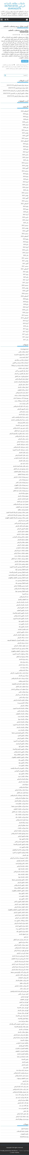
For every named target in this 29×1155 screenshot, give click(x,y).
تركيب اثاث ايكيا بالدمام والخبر (21, 406)
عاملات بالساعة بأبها (23, 869)
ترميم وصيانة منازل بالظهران (21, 485)
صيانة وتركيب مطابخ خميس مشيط (19, 806)
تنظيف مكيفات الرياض (22, 545)
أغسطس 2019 (24, 318)
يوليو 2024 (25, 173)
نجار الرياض (25, 1081)
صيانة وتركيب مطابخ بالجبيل (21, 801)
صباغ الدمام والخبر (23, 787)
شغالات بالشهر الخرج (23, 735)
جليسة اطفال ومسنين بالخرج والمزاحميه (18, 575)
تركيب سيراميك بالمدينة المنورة (20, 450)
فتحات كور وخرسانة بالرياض (21, 961)
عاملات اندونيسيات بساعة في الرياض (19, 858)
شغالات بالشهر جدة (23, 765)
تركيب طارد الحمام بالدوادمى (21, 458)
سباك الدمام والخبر (23, 670)
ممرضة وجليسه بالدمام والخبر (21, 1073)
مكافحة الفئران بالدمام (22, 1054)
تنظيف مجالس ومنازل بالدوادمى (20, 537)
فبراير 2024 (25, 187)
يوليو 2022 (25, 239)
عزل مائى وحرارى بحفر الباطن (20, 939)
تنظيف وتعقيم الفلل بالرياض (21, 561)
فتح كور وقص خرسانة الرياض (21, 950)
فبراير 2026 (25, 124)
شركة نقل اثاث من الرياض (22, 694)
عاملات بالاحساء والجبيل (22, 860)
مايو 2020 (25, 304)
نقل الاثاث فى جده (23, 1105)
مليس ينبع (25, 1067)
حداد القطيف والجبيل (23, 599)
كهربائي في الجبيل (23, 1002)
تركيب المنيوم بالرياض (22, 409)
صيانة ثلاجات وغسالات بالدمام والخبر (19, 795)
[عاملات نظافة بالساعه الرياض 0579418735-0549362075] (27, 19)
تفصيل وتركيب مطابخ (23, 509)
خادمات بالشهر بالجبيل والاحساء (20, 613)
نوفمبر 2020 (25, 288)
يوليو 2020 (25, 299)
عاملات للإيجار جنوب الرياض (21, 904)
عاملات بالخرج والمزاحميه (22, 863)
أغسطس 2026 (24, 111)
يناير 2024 (25, 190)
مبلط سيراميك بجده (23, 1021)
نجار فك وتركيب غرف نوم (22, 1097)
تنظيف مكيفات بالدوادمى (22, 548)
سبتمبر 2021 (25, 266)
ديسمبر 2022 (25, 225)
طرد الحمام (25, 855)
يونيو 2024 (25, 176)
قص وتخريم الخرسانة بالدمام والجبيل (19, 991)
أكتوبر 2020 (25, 290)
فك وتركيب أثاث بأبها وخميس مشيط (19, 972)
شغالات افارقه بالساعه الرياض (21, 700)
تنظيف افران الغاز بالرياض (22, 526)
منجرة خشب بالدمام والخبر (21, 1075)
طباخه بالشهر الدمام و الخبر (21, 841)
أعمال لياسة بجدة (24, 357)
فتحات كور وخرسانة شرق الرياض (20, 967)
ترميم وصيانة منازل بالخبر (22, 482)
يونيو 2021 (25, 274)
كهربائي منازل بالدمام (23, 1010)
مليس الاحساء (24, 1059)
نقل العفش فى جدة (23, 1108)
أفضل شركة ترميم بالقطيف (8, 64)
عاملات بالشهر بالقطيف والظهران (20, 890)
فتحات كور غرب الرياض (22, 953)
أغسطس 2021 (24, 269)
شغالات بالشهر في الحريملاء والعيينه (19, 768)
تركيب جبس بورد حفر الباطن (21, 430)
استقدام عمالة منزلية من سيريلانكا (20, 365)
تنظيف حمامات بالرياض (22, 534)
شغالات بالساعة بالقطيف (22, 713)
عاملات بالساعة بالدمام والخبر (21, 871)
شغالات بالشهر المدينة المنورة (21, 741)
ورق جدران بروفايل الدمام (22, 1119)
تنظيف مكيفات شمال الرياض (21, 553)
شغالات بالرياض (24, 705)
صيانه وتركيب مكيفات (23, 828)
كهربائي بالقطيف (24, 999)
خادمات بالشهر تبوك (23, 621)
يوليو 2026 (25, 114)
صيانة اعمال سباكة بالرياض (21, 790)
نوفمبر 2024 (25, 165)
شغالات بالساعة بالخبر (22, 711)
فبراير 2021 (25, 282)
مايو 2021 (25, 277)
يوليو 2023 (25, 206)
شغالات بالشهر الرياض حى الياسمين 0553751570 (15, 93)
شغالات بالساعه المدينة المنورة (20, 724)
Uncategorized (24, 349)
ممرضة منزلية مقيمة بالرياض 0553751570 (17, 85)
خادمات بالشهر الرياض (22, 607)
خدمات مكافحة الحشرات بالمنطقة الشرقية (17, 640)
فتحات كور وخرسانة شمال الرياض (20, 969)
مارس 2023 (25, 217)
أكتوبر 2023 (25, 198)
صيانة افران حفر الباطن (22, 792)
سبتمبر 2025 (25, 138)
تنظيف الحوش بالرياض (22, 528)
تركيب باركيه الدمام (23, 414)
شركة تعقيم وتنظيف (23, 681)
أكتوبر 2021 (25, 263)
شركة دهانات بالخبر (23, 692)
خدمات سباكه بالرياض (23, 637)
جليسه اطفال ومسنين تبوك (21, 591)
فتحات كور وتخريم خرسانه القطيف (19, 958)
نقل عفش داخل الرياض (22, 1113)
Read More (25, 61)
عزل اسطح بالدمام (23, 934)
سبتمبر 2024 (25, 171)
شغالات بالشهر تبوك (23, 762)
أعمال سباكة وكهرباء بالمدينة (21, 354)
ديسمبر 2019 (25, 315)
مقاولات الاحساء (24, 1040)
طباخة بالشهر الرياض (23, 836)
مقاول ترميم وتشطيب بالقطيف (12, 68)
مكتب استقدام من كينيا (22, 1056)
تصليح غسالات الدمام (23, 496)
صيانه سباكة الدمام (23, 822)
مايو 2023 (25, 211)
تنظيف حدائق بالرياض (23, 531)
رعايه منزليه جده (24, 667)
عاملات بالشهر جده (23, 896)
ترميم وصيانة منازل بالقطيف (21, 64)
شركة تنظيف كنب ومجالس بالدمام (19, 689)
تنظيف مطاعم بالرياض (22, 542)
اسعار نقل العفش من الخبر (21, 371)
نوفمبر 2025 (25, 133)
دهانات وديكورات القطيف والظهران (19, 651)
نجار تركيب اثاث (24, 1084)
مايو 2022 (25, 244)
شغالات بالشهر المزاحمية (22, 743)
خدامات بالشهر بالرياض (22, 632)
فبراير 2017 (25, 337)
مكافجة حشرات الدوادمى (22, 1043)
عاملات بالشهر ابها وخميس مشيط (20, 879)
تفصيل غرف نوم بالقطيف (22, 507)
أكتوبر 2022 (25, 231)
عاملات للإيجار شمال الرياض (21, 907)
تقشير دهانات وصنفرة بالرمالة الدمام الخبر (18, 515)
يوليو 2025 (25, 143)
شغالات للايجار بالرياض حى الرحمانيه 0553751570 (15, 90)
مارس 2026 (25, 122)
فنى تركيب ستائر (24, 988)
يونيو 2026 (25, 116)
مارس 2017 (25, 334)
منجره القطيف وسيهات (22, 1078)
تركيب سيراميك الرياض (22, 441)
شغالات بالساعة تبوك (23, 719)
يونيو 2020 (25, 301)
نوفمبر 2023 (25, 195)
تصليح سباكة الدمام (23, 493)
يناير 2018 (25, 326)
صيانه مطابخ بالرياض (23, 825)
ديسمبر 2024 (25, 163)
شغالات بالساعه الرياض (22, 722)
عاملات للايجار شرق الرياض (21, 915)
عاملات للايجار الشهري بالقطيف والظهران (18, 909)
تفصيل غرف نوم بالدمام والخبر (20, 504)
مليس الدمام (25, 1062)
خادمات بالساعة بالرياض (22, 605)
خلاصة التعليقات (24, 1134)
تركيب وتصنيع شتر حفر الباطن (21, 469)
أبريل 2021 (25, 280)
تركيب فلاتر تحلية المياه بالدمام (20, 466)
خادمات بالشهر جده (23, 624)
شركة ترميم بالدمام (23, 675)
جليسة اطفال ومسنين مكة (22, 583)
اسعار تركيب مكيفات (23, 368)
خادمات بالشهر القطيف (22, 610)
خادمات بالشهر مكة (23, 626)
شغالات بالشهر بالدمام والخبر (21, 752)
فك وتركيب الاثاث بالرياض (22, 975)
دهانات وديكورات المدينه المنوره (20, 654)
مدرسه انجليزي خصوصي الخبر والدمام (19, 1024)
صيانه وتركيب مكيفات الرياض (21, 830)
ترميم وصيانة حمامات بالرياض (21, 477)
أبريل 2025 (25, 152)
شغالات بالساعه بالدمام (22, 727)
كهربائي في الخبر (24, 1005)
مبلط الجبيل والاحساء (23, 1018)
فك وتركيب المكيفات (23, 977)
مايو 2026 (25, 119)
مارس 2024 (25, 184)
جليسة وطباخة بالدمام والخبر (21, 588)
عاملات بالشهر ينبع (23, 899)
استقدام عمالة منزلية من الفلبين (20, 362)
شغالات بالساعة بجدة (23, 716)
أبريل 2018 (25, 323)
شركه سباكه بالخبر (23, 697)
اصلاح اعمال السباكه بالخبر (21, 379)
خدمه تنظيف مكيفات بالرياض (21, 645)
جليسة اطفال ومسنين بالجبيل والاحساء (18, 572)
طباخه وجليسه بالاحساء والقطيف (20, 850)
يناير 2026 (25, 127)
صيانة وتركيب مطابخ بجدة (22, 803)
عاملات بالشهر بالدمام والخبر (21, 885)
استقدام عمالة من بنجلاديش (21, 360)
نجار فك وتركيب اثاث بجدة (22, 1094)
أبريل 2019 (25, 320)
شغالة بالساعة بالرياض (22, 779)
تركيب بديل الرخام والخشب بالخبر (20, 417)
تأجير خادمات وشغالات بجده (21, 401)
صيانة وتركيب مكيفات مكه (22, 817)
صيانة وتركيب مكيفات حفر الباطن (20, 811)
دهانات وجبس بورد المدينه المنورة (20, 648)
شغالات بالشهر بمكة (23, 760)
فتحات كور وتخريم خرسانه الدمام (20, 956)
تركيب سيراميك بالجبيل (22, 444)
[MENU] (1, 19)
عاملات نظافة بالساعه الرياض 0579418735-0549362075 (14, 6)
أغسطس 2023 (24, 203)
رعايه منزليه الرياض (23, 665)
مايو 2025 (25, 149)
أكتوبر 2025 (25, 135)
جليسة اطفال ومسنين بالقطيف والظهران (18, 577)
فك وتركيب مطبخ (24, 983)
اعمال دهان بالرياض (23, 384)
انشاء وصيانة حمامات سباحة (21, 395)
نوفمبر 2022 (25, 228)
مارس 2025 (25, 154)
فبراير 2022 (25, 252)
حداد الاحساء (25, 594)
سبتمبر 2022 (25, 233)
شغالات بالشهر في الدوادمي (21, 771)
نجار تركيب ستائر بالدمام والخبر (20, 1089)
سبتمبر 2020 (25, 293)
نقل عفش (25, 1111)
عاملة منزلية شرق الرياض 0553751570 (18, 88)
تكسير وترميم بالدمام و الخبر (21, 523)
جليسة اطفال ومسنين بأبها (21, 569)
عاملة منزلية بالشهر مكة (22, 931)
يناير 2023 (25, 222)
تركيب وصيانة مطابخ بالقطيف (21, 471)
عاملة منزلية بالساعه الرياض (21, 923)
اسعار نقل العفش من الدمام (21, 373)
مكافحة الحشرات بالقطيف (21, 1051)
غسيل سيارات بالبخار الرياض (21, 945)
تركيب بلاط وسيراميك (23, 422)
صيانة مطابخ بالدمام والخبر (21, 798)
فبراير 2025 (25, 157)
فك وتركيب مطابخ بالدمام (22, 980)
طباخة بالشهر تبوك (23, 839)
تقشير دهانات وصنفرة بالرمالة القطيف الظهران (16, 518)
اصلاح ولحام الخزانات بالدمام (21, 382)
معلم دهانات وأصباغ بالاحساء (21, 1026)
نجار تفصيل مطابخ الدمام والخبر (20, 1092)
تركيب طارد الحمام (23, 452)
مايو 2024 (25, 179)
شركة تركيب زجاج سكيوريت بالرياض (19, 673)
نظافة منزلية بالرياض (23, 1100)
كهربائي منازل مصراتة (23, 1013)
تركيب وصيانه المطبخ (23, 474)
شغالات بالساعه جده (23, 730)
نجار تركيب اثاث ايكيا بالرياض (21, 1086)
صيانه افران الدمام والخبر (22, 820)
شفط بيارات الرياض (23, 782)
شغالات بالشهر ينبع (23, 773)
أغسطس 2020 (24, 296)
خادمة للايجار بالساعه (23, 629)
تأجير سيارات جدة (24, 403)
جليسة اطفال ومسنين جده (21, 580)
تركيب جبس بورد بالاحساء (22, 425)
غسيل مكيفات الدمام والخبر (21, 948)
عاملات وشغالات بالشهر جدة (21, 920)
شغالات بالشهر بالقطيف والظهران (20, 757)
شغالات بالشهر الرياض (22, 738)
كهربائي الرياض (24, 996)
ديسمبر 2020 (25, 285)
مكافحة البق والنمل (23, 1045)
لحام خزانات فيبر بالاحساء (22, 1016)
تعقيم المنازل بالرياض (23, 499)
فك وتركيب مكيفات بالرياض (21, 986)
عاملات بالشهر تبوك (23, 893)
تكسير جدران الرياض (23, 520)
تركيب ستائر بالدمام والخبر (21, 436)
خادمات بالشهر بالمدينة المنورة (20, 618)
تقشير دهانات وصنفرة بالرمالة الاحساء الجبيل (17, 512)
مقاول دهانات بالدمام (23, 1032)
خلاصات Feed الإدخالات (22, 1131)
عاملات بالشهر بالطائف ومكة (21, 888)
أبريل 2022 (25, 247)
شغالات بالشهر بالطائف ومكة (21, 754)
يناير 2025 (25, 160)
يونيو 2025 (25, 146)
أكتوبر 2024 (25, 168)
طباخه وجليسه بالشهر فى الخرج (20, 852)
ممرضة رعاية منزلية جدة (22, 1070)
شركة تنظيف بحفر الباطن (22, 686)
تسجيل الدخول (24, 1128)
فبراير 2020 (25, 312)
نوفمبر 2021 (25, 260)
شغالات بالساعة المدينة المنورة (20, 708)
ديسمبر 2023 (25, 192)
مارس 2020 (25, 309)
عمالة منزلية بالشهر (23, 942)
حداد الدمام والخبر (23, 596)
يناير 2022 (25, 255)
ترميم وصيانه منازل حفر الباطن (20, 490)
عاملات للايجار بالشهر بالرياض (21, 912)
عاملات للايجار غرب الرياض (21, 918)
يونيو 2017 (25, 328)
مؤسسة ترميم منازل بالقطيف (10, 66)
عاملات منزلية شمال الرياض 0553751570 (17, 96)
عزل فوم (26, 937)
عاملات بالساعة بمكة (23, 874)
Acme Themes (15, 1152)
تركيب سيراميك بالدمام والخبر (21, 447)
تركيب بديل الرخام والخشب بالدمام (19, 420)
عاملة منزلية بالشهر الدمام (21, 926)
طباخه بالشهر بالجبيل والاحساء (20, 844)
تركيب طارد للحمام (23, 460)
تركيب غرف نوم (24, 463)
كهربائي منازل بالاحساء (22, 1007)
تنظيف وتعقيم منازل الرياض (21, 564)
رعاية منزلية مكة (24, 662)
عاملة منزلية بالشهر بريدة (22, 928)
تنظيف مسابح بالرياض (23, 539)
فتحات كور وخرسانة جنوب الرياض (20, 964)
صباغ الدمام (25, 784)
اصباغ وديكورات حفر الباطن (21, 376)
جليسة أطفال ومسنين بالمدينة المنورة (19, 567)
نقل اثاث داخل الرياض (23, 1103)
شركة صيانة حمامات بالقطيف (22, 66)
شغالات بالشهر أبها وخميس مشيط (20, 733)
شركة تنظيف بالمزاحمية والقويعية (20, 684)
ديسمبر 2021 (25, 258)
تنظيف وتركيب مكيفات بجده (21, 556)
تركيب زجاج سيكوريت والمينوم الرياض (19, 433)
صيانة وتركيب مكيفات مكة (22, 814)
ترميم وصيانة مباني (23, 479)
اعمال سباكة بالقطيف (23, 390)
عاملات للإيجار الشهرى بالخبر (21, 901)
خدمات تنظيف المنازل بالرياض (20, 635)
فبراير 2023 (25, 220)
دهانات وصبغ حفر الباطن (22, 656)
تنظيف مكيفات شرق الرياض (21, 550)
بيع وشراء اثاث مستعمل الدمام (21, 398)
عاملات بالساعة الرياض (22, 866)
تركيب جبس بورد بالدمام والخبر (20, 428)
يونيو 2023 (25, 209)
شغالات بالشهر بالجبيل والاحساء (20, 749)
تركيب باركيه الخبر (23, 411)
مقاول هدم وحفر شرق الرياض (21, 1035)
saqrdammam (15, 34)
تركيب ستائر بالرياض (23, 439)
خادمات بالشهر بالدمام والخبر (21, 616)
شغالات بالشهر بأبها (23, 746)
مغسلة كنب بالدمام (23, 1029)
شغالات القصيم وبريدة (22, 703)
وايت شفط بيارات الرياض (22, 1116)
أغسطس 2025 (24, 141)
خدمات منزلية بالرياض (22, 643)
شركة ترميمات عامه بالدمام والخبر (19, 678)
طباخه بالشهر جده (23, 847)
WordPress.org (24, 1137)
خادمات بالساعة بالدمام (22, 602)
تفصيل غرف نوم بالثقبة (22, 501)
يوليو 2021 (25, 271)
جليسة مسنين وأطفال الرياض (21, 586)
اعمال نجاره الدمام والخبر (22, 392)
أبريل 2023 (25, 214)
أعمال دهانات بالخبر (23, 352)
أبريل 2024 (25, 182)
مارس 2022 (25, 250)
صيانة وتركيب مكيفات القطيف (21, 809)
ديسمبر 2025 (25, 130)
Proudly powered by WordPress (9, 1150)
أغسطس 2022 (24, 236)
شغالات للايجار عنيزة (23, 776)
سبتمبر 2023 (25, 201)
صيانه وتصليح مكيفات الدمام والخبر (19, 833)
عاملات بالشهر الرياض (23, 882)
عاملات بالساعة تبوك (23, 877)
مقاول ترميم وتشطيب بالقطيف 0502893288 (18, 31)
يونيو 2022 (25, 241)
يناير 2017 (25, 339)
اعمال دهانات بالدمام (23, 387)
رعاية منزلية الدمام (23, 659)
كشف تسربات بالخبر (23, 994)
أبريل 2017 (25, 331)
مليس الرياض (25, 1065)
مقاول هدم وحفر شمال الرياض (20, 1037)
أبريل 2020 (25, 307)
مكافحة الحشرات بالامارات (21, 1048)
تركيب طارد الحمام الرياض (21, 455)
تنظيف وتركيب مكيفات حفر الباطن (19, 558)
